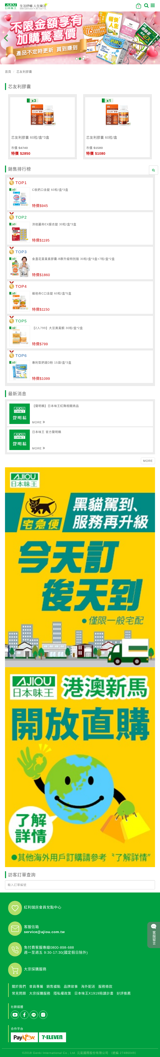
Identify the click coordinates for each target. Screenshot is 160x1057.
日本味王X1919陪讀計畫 (94, 993)
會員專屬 (36, 986)
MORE (148, 460)
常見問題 (19, 993)
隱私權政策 (62, 993)
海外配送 (88, 986)
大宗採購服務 (35, 969)
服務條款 (105, 986)
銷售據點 (53, 986)
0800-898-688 (62, 948)
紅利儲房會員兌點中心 (42, 907)
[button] (76, 58)
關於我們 (19, 986)
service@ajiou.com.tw (44, 932)
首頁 (8, 71)
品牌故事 (71, 986)
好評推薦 (124, 993)
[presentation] (5, 37)
